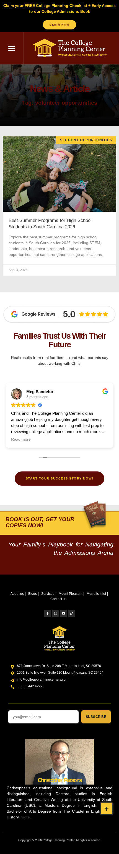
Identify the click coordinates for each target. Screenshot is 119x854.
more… (27, 817)
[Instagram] (55, 613)
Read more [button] (21, 439)
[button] (11, 48)
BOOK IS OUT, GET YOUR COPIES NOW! (40, 522)
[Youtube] (63, 613)
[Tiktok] (71, 613)
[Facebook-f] (47, 613)
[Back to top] (106, 808)
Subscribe (96, 717)
